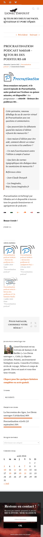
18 (10, 473)
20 (20, 473)
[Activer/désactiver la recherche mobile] (33, 8)
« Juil (6, 483)
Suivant (33, 34)
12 (15, 469)
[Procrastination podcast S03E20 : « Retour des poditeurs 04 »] (11, 249)
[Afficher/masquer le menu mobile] (38, 8)
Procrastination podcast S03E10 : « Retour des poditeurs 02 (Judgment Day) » (26, 260)
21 (25, 473)
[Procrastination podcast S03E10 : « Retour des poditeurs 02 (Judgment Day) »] (27, 249)
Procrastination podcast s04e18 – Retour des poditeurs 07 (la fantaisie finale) (10, 292)
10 (5, 469)
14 (25, 469)
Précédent (22, 34)
